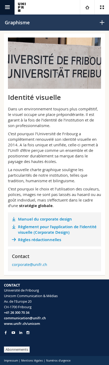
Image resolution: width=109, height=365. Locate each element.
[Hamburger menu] (7, 7)
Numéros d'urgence (58, 360)
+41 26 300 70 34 (16, 312)
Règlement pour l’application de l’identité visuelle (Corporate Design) (57, 229)
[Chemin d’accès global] (87, 7)
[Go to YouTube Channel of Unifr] (13, 332)
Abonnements (17, 349)
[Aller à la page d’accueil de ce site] (22, 7)
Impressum (11, 360)
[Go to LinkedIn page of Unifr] (20, 332)
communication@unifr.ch (25, 318)
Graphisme (17, 22)
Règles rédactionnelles (39, 239)
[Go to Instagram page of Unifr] (27, 332)
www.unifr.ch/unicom (22, 323)
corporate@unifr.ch (29, 264)
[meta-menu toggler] (101, 7)
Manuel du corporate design (45, 219)
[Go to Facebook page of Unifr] (5, 332)
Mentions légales (32, 360)
